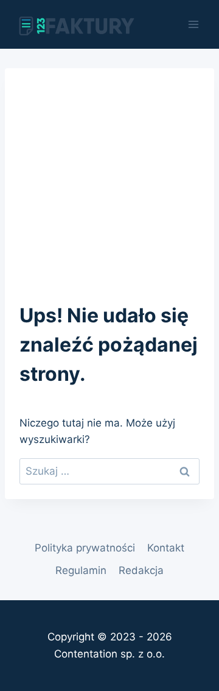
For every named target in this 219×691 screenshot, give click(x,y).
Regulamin (80, 570)
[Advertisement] (109, 174)
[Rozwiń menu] (193, 24)
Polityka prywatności (85, 548)
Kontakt (165, 548)
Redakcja (141, 570)
